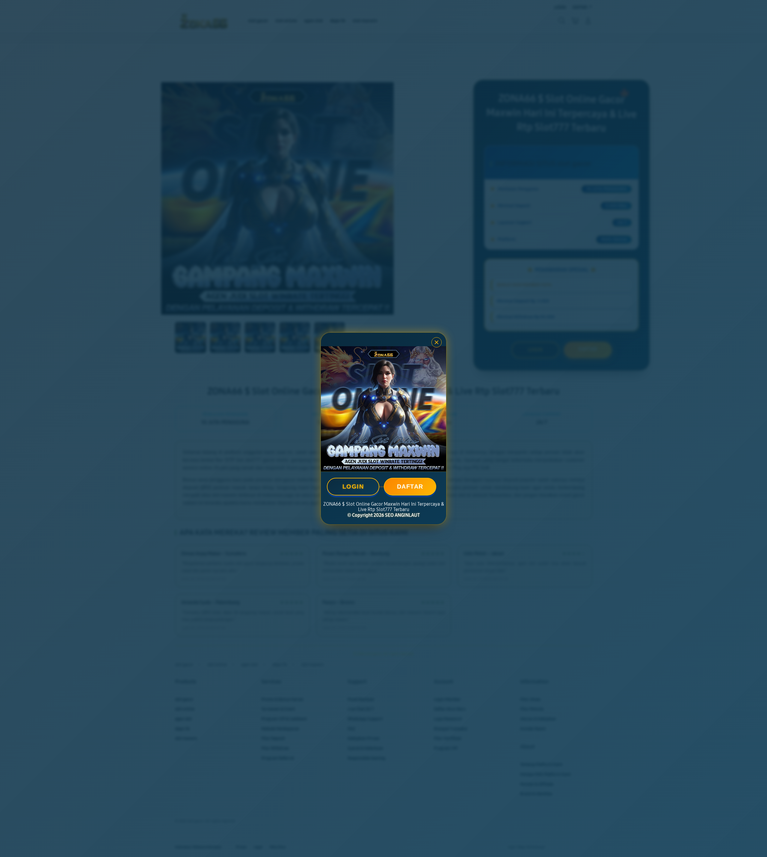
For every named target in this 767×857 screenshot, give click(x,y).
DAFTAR (410, 486)
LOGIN (353, 486)
